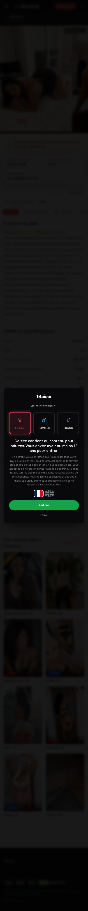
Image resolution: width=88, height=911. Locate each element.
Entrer (44, 505)
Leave (44, 515)
